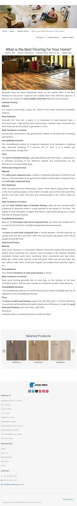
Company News (53, 37)
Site (70, 53)
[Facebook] (29, 391)
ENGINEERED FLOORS (8, 422)
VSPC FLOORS (6, 409)
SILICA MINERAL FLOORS (10, 430)
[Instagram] (43, 391)
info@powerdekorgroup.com (13, 484)
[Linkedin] (33, 391)
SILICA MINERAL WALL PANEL (11, 434)
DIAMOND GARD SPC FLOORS (11, 401)
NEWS (3, 466)
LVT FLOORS (5, 413)
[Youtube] (40, 391)
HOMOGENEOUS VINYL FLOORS (12, 426)
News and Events (38, 17)
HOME (3, 449)
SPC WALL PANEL (7, 438)
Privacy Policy (68, 499)
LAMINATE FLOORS (8, 417)
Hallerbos (16, 362)
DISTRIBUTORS (6, 457)
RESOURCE (5, 461)
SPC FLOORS (5, 405)
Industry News (68, 37)
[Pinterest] (47, 391)
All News (40, 37)
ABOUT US (5, 453)
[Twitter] (36, 391)
